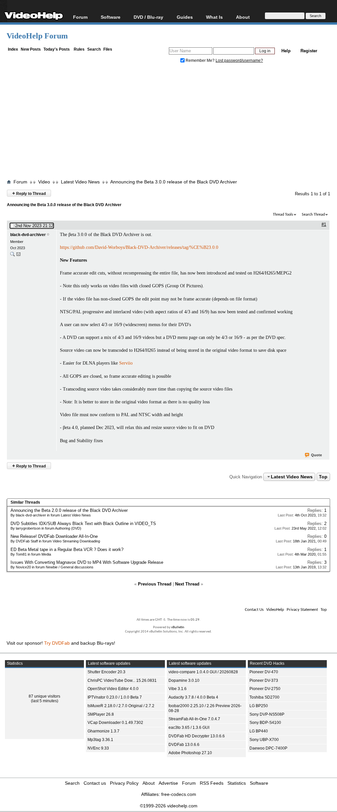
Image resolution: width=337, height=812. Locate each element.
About (149, 783)
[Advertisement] (172, 123)
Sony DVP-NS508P (266, 714)
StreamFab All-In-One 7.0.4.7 (194, 719)
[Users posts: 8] (12, 255)
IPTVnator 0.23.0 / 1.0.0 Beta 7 (115, 697)
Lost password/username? (239, 60)
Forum (80, 17)
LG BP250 (258, 706)
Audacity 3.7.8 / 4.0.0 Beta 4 (193, 697)
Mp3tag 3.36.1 (100, 739)
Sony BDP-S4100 (265, 722)
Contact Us (254, 610)
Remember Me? (200, 60)
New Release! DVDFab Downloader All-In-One (54, 536)
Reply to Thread (29, 193)
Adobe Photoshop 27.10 (190, 753)
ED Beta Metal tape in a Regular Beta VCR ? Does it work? (67, 549)
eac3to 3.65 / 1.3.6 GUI (188, 727)
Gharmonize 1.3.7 (103, 731)
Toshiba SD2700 (264, 697)
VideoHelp (275, 610)
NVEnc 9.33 (98, 748)
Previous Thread (154, 584)
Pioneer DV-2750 (264, 688)
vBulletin (177, 627)
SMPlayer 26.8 (101, 714)
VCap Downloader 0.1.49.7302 (115, 722)
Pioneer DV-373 (263, 680)
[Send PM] (18, 255)
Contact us (95, 783)
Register (308, 50)
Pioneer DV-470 (263, 672)
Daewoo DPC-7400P (268, 748)
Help (286, 50)
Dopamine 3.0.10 (183, 680)
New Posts (31, 49)
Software (110, 17)
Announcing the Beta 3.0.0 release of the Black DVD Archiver (173, 181)
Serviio (126, 363)
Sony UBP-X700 (264, 739)
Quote (316, 455)
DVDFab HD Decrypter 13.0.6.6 (196, 736)
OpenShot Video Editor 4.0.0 (113, 688)
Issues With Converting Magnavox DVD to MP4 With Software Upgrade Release (87, 562)
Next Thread (187, 584)
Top (323, 476)
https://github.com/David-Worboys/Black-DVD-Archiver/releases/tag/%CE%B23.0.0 (139, 247)
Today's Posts (56, 49)
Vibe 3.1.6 (177, 688)
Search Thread (313, 215)
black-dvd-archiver (28, 234)
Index (13, 49)
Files (107, 49)
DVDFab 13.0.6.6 (183, 744)
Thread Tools (283, 215)
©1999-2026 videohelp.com (168, 805)
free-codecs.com (178, 794)
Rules (79, 49)
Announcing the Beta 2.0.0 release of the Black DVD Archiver (69, 510)
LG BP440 (258, 731)
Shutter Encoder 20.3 (106, 672)
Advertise (168, 783)
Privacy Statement (302, 610)
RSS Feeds (211, 783)
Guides (185, 17)
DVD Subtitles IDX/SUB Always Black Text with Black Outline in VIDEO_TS (83, 523)
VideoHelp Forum (37, 36)
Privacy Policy (124, 783)
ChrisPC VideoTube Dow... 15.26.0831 (122, 680)
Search (94, 49)
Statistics (236, 783)
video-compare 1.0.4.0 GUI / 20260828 (203, 672)
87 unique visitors (44, 696)
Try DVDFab (57, 643)
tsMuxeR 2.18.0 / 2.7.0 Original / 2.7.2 (121, 706)
